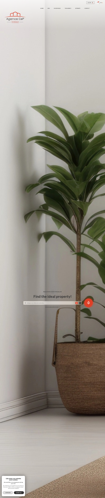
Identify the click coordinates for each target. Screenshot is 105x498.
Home (42, 8)
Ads (49, 8)
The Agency (68, 8)
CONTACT (87, 8)
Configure (8, 492)
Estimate (77, 8)
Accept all (19, 492)
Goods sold (57, 8)
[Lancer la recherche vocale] (88, 302)
